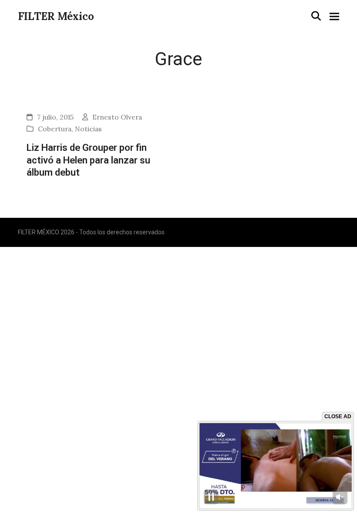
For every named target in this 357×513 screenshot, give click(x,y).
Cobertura (54, 128)
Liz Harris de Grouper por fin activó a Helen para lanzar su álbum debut (88, 160)
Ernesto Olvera (117, 117)
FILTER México (56, 16)
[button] (316, 16)
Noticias (88, 128)
